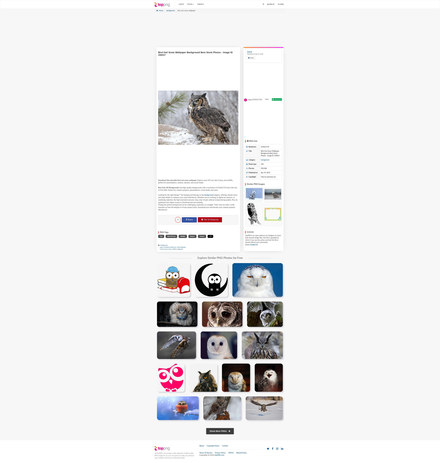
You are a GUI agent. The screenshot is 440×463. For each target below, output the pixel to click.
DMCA (231, 453)
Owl (161, 236)
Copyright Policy (213, 446)
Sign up (271, 4)
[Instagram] (277, 449)
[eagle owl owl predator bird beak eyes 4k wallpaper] (203, 377)
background (170, 10)
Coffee (251, 58)
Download (278, 99)
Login (281, 4)
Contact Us (254, 245)
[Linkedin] (282, 449)
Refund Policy (241, 453)
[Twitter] (268, 449)
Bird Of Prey (171, 236)
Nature (192, 236)
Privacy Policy (220, 453)
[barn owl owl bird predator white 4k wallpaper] (236, 377)
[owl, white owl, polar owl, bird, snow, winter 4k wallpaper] (254, 194)
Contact (200, 4)
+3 (210, 236)
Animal (202, 236)
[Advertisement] (220, 31)
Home (160, 10)
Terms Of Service (205, 453)
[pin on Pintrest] (187, 266)
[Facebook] (272, 449)
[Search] (263, 4)
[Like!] (178, 220)
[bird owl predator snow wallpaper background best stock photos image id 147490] (222, 408)
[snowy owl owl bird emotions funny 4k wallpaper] (269, 377)
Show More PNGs (218, 431)
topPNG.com (219, 455)
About (201, 446)
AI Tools (190, 4)
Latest (181, 4)
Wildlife (182, 236)
